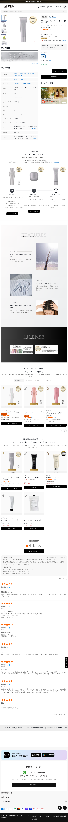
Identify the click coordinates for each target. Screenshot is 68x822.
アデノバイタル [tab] (48, 380)
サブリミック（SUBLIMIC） (21, 79)
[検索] (64, 12)
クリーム (52, 25)
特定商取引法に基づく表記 (59, 816)
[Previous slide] (60, 431)
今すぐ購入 (54, 76)
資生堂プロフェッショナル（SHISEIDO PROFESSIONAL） (30, 728)
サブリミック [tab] (18, 380)
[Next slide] (65, 431)
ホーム (3, 728)
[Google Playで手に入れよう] (48, 755)
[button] (46, 29)
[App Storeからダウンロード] (36, 755)
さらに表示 (33, 128)
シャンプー (12, 194)
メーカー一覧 (10, 728)
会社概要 (34, 819)
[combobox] (34, 11)
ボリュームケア (60, 25)
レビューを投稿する (34, 551)
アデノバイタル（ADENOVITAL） (22, 83)
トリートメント (18, 106)
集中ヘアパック (34, 195)
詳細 (63, 40)
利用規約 (34, 816)
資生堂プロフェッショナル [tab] (33, 380)
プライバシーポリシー (45, 816)
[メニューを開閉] (2, 7)
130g (43, 56)
